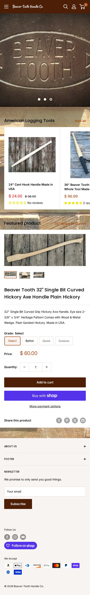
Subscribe (18, 504)
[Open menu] (6, 6)
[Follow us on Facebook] (7, 537)
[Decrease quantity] (24, 367)
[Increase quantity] (46, 367)
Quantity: (10, 367)
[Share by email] (83, 420)
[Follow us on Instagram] (15, 537)
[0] (82, 6)
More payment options (45, 406)
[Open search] (65, 6)
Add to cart (45, 382)
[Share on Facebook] (59, 420)
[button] (18, 202)
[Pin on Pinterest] (67, 420)
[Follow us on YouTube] (23, 537)
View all (80, 121)
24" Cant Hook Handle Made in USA (31, 187)
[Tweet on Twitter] (75, 420)
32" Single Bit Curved (70, 223)
